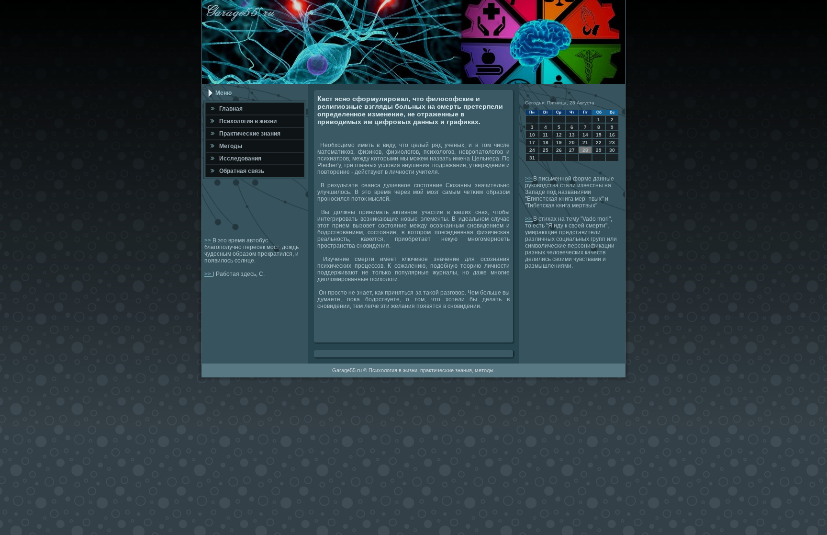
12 (559, 134)
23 (612, 142)
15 (599, 134)
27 (572, 150)
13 (572, 134)
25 (545, 150)
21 (585, 142)
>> (208, 240)
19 (559, 142)
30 (612, 150)
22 (599, 142)
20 (572, 142)
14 (585, 134)
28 (585, 150)
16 (612, 134)
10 (532, 134)
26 (559, 150)
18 (545, 142)
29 (599, 150)
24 (532, 150)
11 (545, 134)
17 (532, 142)
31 (532, 157)
